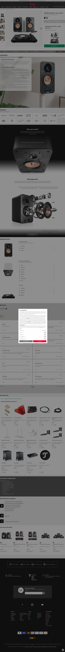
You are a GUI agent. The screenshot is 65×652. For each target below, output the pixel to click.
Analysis (21, 332)
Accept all (40, 341)
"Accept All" (29, 321)
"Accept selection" (22, 324)
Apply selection (26, 341)
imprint (20, 328)
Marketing (21, 334)
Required (21, 330)
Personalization (22, 336)
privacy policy (41, 327)
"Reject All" (28, 317)
